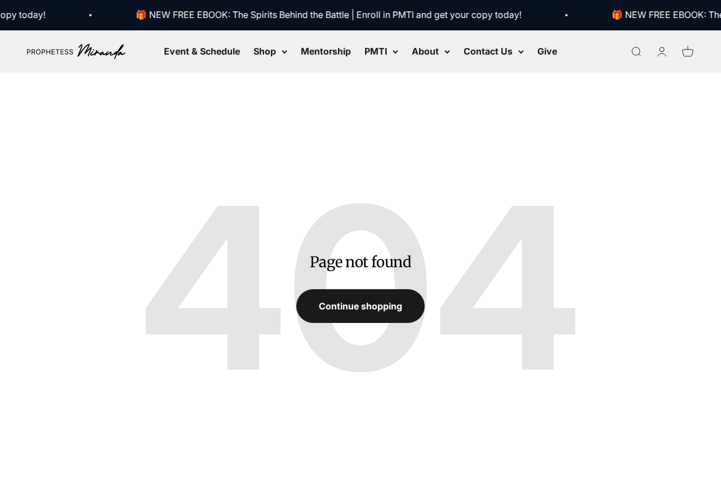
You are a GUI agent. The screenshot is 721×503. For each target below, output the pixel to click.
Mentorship (326, 50)
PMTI (375, 50)
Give (547, 50)
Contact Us (488, 50)
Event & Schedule (202, 50)
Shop (264, 50)
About (425, 50)
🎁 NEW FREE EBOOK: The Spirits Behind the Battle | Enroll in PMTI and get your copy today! (326, 14)
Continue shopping (360, 306)
